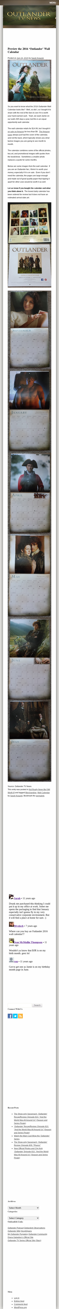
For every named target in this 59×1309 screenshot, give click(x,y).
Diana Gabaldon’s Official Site (20, 1237)
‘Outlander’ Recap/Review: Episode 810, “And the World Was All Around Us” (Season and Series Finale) (32, 1129)
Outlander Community (37, 1234)
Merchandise (31, 793)
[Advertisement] (27, 1039)
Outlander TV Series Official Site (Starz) (24, 1240)
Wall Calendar (43, 793)
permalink (40, 796)
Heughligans (26, 1231)
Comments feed (21, 1304)
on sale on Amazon (16, 132)
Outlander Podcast (16, 1228)
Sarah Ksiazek (37, 58)
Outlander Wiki (14, 1231)
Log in (16, 1298)
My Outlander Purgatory (18, 1234)
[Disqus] (29, 847)
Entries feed (19, 1301)
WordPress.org (20, 1307)
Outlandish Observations (34, 1228)
